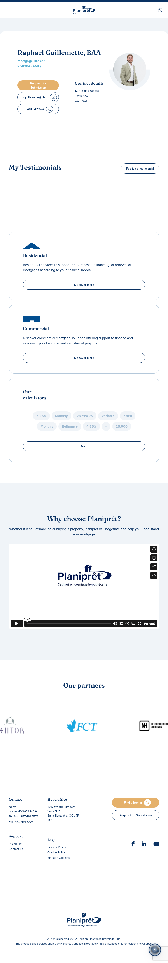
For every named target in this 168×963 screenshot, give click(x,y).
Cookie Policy (56, 852)
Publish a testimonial (140, 168)
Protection (16, 843)
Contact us (16, 849)
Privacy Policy (56, 847)
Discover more (84, 284)
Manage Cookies (58, 857)
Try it (84, 446)
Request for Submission (135, 815)
